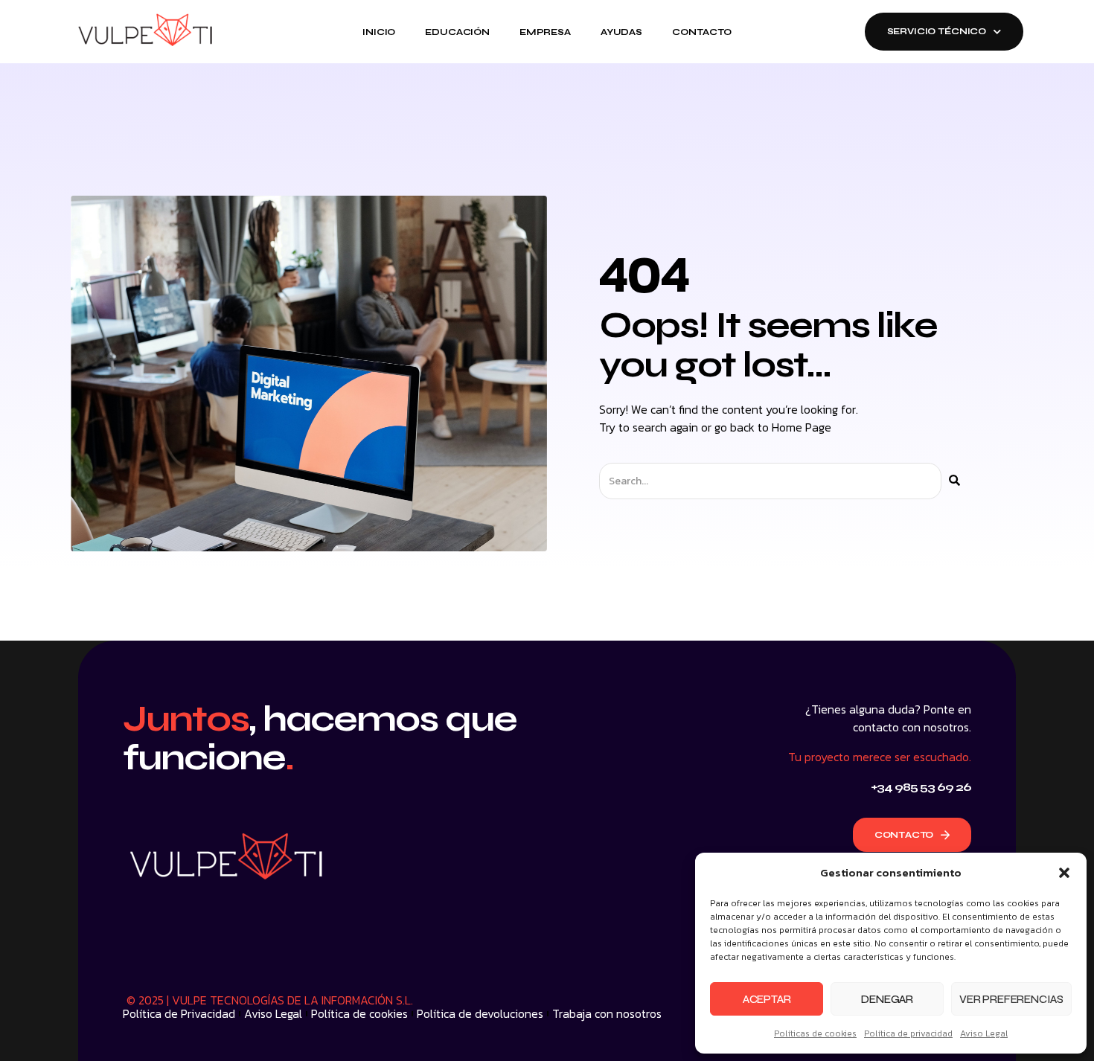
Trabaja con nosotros (607, 1013)
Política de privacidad (908, 1033)
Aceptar (767, 999)
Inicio (378, 32)
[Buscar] (954, 481)
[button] (1064, 872)
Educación (457, 32)
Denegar (887, 999)
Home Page (801, 427)
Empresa (545, 32)
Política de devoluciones (480, 1013)
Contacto (702, 32)
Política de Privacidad (179, 1013)
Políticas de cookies (815, 1033)
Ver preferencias (1011, 999)
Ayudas (621, 32)
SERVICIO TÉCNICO (937, 31)
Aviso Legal (984, 1033)
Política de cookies (359, 1013)
